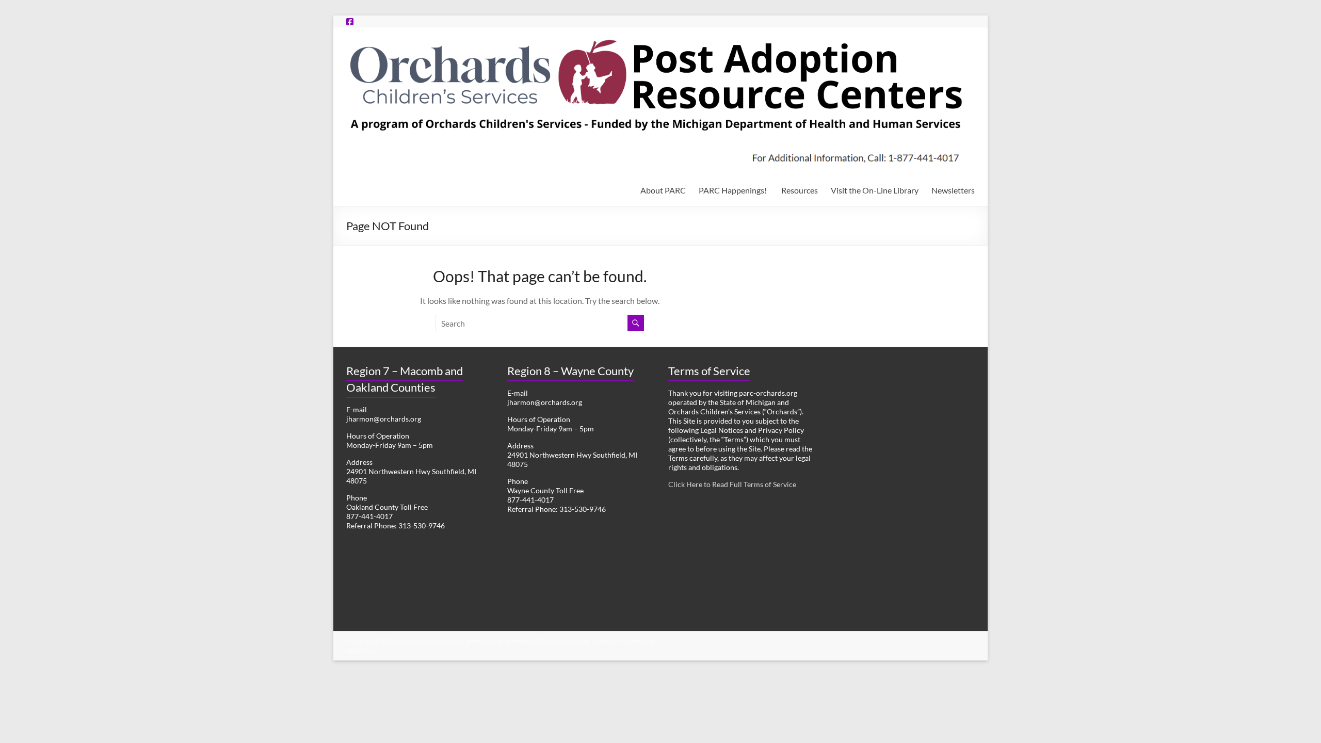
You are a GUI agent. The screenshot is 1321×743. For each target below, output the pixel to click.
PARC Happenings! (733, 190)
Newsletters (953, 190)
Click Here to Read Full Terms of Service (732, 484)
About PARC (663, 190)
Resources (799, 190)
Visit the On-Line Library (875, 190)
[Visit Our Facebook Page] (349, 21)
